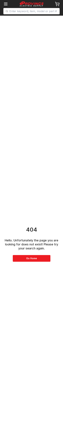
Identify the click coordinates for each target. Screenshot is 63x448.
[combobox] (33, 11)
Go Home (31, 258)
